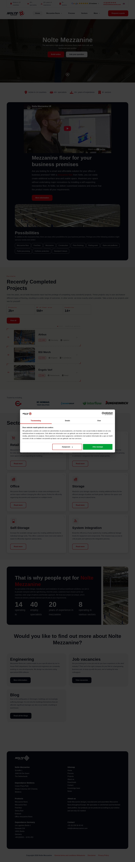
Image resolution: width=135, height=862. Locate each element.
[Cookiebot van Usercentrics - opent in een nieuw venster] (103, 413)
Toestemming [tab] (36, 420)
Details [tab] (67, 420)
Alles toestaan (97, 447)
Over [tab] (99, 420)
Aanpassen (66, 447)
